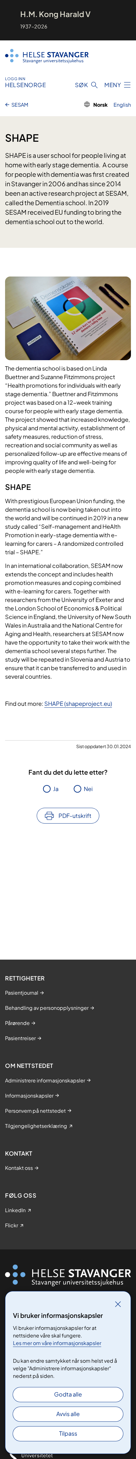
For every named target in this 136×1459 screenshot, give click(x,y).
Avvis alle (68, 1413)
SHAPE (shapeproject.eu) (78, 703)
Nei (88, 788)
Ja (56, 788)
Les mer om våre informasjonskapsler (57, 1343)
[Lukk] (118, 1304)
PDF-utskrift (75, 815)
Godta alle (68, 1394)
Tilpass (68, 1433)
